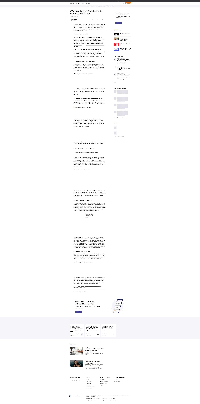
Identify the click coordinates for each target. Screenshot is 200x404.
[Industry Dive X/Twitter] (75, 381)
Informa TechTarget (104, 395)
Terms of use (94, 400)
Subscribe (129, 3)
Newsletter (88, 385)
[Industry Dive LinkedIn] (70, 381)
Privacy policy (88, 400)
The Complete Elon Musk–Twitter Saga (93, 362)
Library (79, 3)
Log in (101, 385)
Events (83, 3)
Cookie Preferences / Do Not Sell (110, 400)
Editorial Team (89, 381)
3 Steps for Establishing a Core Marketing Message (94, 349)
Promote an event (120, 136)
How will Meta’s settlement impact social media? (124, 39)
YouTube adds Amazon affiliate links (125, 44)
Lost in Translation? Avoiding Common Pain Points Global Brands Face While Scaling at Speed (124, 76)
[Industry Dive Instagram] (77, 381)
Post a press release (120, 117)
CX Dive (115, 379)
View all (115, 82)
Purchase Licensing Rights (91, 386)
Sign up (78, 311)
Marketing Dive (117, 381)
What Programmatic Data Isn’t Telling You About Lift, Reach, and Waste (124, 68)
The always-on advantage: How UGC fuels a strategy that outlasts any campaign (124, 61)
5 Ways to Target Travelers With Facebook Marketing (89, 286)
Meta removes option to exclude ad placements (125, 49)
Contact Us (89, 383)
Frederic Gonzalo (74, 19)
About (88, 379)
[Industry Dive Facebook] (72, 381)
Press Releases (88, 3)
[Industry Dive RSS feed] (81, 381)
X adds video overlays (124, 33)
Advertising (102, 379)
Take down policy (100, 400)
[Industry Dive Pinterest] (79, 381)
